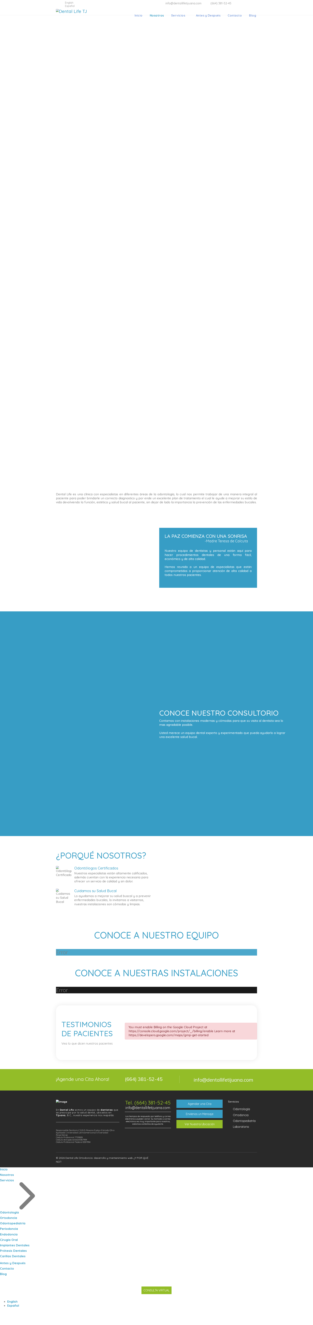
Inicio (139, 15)
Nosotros (157, 15)
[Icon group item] (240, 1158)
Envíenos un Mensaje (199, 1114)
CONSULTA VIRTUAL (156, 1290)
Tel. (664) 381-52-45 (148, 1102)
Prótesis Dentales (13, 1251)
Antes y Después (208, 15)
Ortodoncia (241, 1115)
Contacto (235, 15)
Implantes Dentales (15, 1245)
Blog (252, 15)
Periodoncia (9, 1229)
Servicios (178, 15)
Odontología (241, 1109)
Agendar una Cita (199, 1104)
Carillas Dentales (13, 1256)
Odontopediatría (244, 1121)
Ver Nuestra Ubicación (200, 1124)
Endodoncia (9, 1234)
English (12, 1301)
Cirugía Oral (9, 1240)
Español (13, 1305)
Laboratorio (241, 1126)
